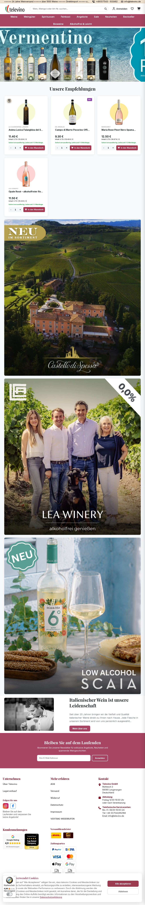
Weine (13, 16)
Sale (96, 16)
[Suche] (105, 8)
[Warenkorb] (139, 8)
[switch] (9, 894)
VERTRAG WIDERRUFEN (62, 818)
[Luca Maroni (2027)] (9, 100)
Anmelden (100, 758)
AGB (53, 784)
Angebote (82, 16)
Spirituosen (48, 16)
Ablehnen (123, 891)
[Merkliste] (132, 8)
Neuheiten (111, 16)
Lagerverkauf (10, 791)
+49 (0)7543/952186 (116, 813)
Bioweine (58, 24)
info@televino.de (116, 816)
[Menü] (14, 877)
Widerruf (55, 798)
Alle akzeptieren (123, 883)
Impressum (56, 811)
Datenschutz (57, 805)
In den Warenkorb (35, 148)
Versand (55, 791)
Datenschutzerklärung (51, 897)
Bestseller (129, 16)
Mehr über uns (79, 728)
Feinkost (65, 16)
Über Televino (10, 784)
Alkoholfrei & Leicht (81, 24)
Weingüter (29, 16)
